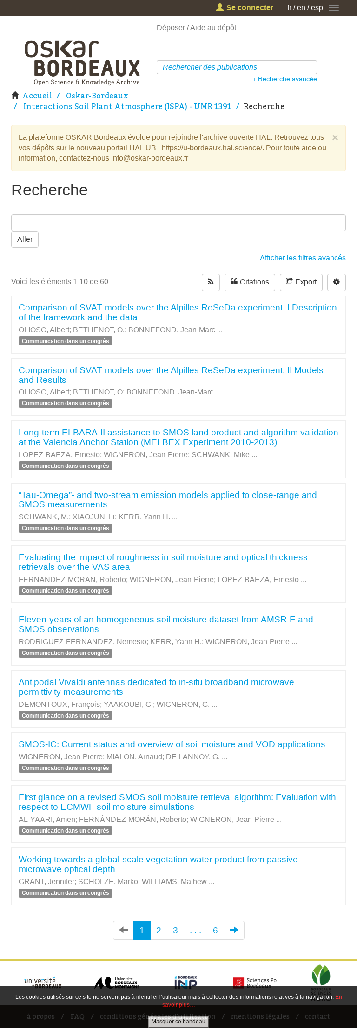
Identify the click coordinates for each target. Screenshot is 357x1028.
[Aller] (311, 67)
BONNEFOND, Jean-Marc (171, 330)
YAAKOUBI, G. (128, 704)
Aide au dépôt (213, 28)
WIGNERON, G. (183, 704)
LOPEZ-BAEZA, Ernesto (59, 455)
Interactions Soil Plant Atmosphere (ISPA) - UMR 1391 (127, 106)
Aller (25, 239)
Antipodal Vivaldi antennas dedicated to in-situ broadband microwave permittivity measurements (156, 687)
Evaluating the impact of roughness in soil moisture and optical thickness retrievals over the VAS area (163, 562)
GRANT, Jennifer (46, 882)
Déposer (171, 28)
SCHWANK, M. (44, 517)
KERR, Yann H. (144, 517)
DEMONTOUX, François (59, 704)
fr (289, 8)
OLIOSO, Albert (44, 330)
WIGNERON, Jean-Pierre (146, 455)
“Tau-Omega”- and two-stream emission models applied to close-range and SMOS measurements (168, 500)
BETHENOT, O (98, 392)
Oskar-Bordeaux (97, 96)
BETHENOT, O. (99, 330)
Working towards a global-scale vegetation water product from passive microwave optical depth (158, 864)
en (301, 8)
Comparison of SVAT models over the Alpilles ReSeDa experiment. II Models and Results (171, 375)
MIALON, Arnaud (134, 757)
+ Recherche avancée (284, 79)
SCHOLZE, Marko (108, 882)
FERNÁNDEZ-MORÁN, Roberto (132, 819)
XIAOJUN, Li (94, 517)
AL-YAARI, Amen (47, 819)
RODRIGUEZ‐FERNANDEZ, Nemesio (82, 642)
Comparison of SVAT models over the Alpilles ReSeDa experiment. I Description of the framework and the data (178, 312)
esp (317, 8)
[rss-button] (211, 282)
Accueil (37, 96)
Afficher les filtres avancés (303, 258)
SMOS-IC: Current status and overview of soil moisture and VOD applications (172, 744)
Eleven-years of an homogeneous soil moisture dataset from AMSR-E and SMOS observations (166, 624)
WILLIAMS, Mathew (174, 882)
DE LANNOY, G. (193, 757)
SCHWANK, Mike (221, 455)
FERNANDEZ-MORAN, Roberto (72, 579)
